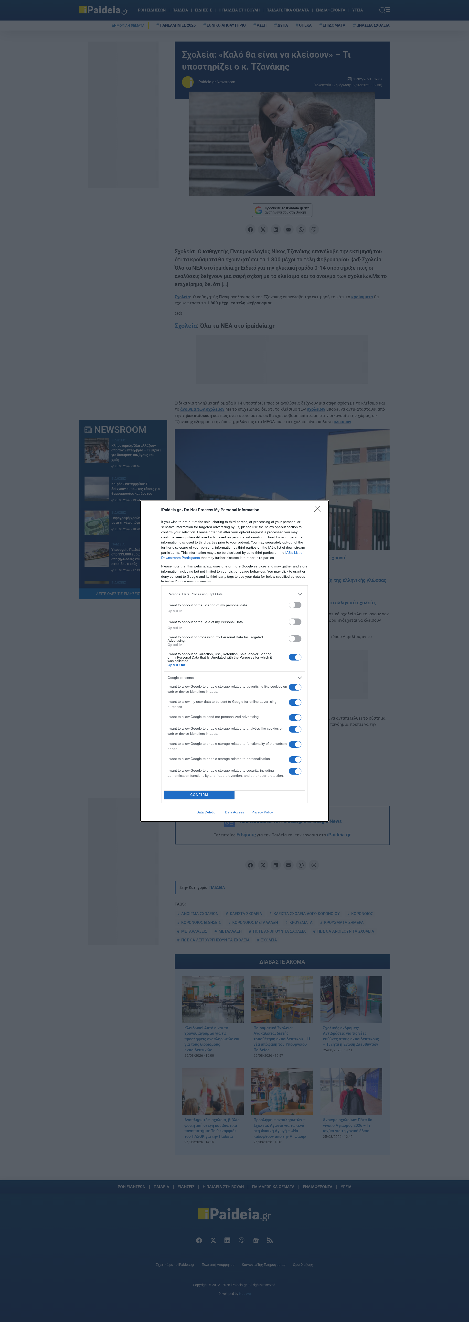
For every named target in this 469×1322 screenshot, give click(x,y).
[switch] (295, 605)
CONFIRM (199, 795)
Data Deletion (206, 812)
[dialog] (234, 661)
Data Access (234, 812)
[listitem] (234, 594)
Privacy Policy (262, 812)
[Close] (319, 510)
